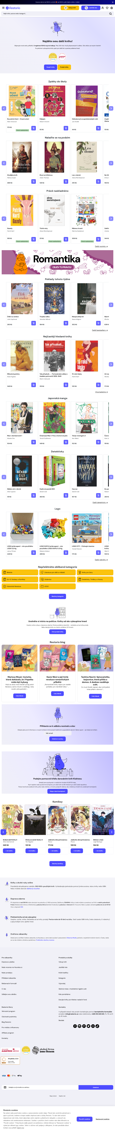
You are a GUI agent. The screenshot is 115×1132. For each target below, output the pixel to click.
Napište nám (62, 1096)
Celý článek (19, 696)
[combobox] (57, 13)
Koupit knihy (51, 67)
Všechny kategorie (57, 596)
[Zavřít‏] (113, 2)
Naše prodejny (7, 973)
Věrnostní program (8, 1011)
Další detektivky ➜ (100, 502)
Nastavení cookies (102, 1119)
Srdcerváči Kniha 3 (10, 840)
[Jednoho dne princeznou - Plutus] (57, 821)
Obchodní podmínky (9, 1017)
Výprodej (62, 983)
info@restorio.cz (71, 1014)
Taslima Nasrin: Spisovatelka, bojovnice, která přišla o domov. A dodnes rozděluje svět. (95, 681)
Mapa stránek (53, 1096)
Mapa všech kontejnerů (57, 791)
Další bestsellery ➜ (100, 330)
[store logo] (13, 8)
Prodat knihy (64, 67)
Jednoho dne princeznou (57, 840)
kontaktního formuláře (103, 1012)
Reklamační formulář (9, 983)
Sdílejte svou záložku (9, 994)
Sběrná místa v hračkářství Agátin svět (72, 989)
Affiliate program (8, 1033)
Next (111, 832)
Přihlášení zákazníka (9, 978)
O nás (4, 989)
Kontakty (5, 1038)
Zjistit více (20, 1128)
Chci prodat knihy (57, 632)
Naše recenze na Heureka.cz (12, 967)
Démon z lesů (98, 840)
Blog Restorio (6, 1022)
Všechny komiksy (57, 864)
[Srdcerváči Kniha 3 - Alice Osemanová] (12, 821)
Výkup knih (63, 962)
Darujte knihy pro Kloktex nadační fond (73, 1000)
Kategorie (62, 978)
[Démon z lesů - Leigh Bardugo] (103, 821)
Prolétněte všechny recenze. (45, 940)
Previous (3, 832)
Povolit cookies (84, 1119)
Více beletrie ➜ (101, 392)
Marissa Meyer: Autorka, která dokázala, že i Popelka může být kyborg (19, 679)
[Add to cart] (33, 128)
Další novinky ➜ (101, 246)
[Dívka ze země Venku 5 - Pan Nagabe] (35, 821)
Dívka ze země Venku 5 (34, 840)
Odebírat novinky (57, 739)
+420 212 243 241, (97, 1014)
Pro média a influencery (10, 1027)
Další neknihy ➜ (101, 560)
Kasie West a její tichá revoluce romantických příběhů (57, 679)
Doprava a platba (8, 962)
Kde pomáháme (64, 994)
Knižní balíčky (63, 973)
